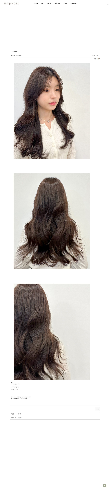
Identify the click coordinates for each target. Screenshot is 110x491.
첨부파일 (96, 58)
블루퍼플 (20, 417)
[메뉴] (108, 4)
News (42, 3)
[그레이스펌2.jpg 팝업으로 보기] (51, 282)
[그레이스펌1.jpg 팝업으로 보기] (51, 172)
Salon (49, 3)
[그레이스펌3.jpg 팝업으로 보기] (51, 61)
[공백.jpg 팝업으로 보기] (21, 162)
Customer (73, 3)
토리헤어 (11, 3)
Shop (65, 3)
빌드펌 (19, 414)
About (36, 3)
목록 (97, 409)
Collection (57, 3)
